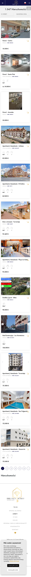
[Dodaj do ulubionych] (28, 40)
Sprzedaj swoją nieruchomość (15, 523)
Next (28, 29)
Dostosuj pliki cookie (13, 570)
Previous (2, 29)
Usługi (15, 520)
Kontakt (15, 529)
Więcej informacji (14, 561)
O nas (15, 517)
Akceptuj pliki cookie (13, 565)
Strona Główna (15, 511)
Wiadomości (15, 526)
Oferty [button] (15, 514)
